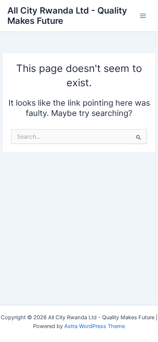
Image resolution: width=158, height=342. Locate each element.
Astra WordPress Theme (94, 326)
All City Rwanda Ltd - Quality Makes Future (67, 15)
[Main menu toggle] (143, 15)
